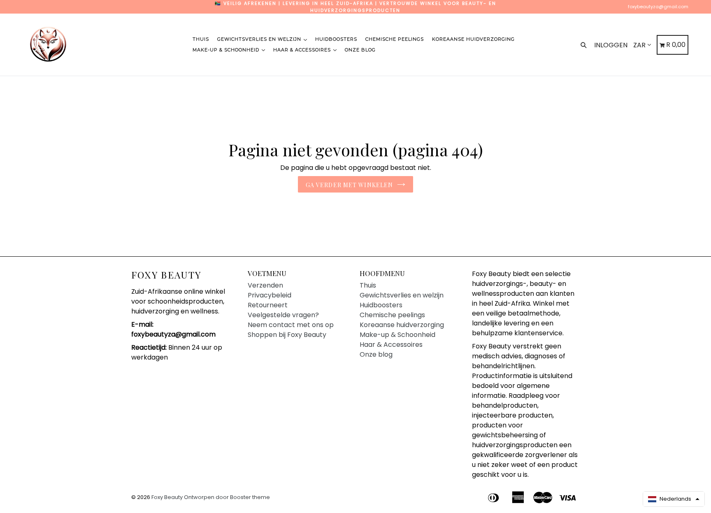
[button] (673, 499)
